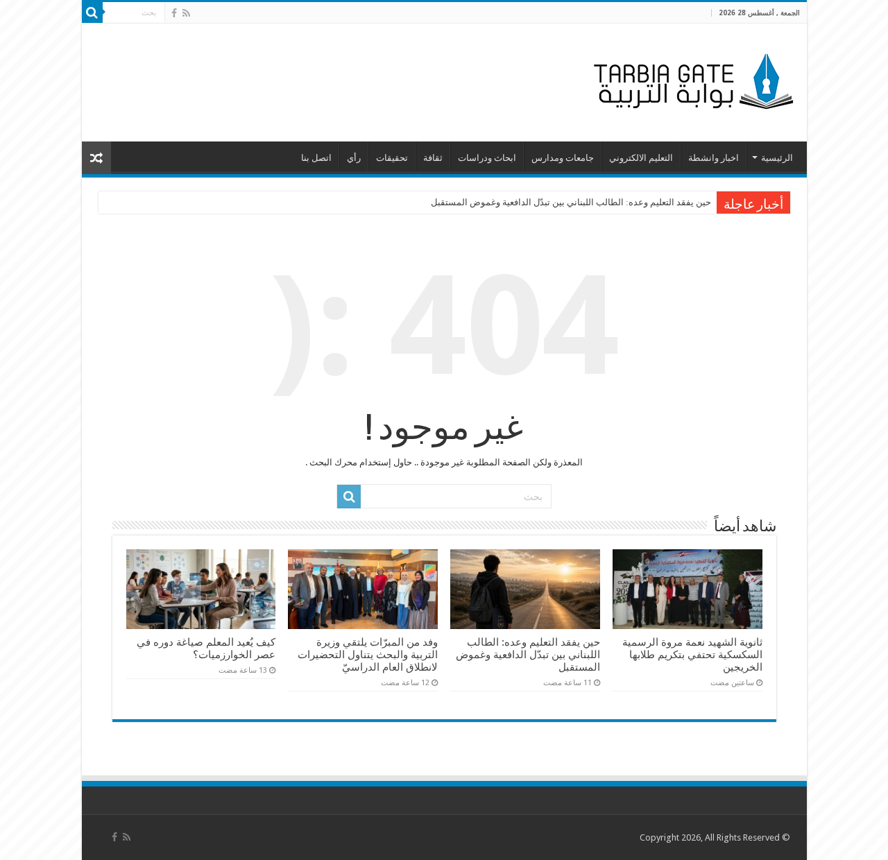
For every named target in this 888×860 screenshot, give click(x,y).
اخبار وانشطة (713, 158)
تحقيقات (392, 158)
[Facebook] (174, 13)
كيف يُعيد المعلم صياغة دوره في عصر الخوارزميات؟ (206, 648)
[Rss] (186, 13)
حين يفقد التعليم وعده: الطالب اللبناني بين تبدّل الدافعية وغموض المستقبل (571, 202)
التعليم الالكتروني (641, 158)
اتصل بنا (316, 158)
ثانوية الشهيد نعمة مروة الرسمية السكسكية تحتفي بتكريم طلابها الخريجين (692, 654)
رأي (354, 158)
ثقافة (433, 158)
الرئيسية (777, 158)
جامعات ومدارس (562, 158)
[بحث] (92, 12)
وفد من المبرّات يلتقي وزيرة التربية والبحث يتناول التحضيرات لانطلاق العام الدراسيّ (368, 654)
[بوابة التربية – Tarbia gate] (691, 79)
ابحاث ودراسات (487, 158)
